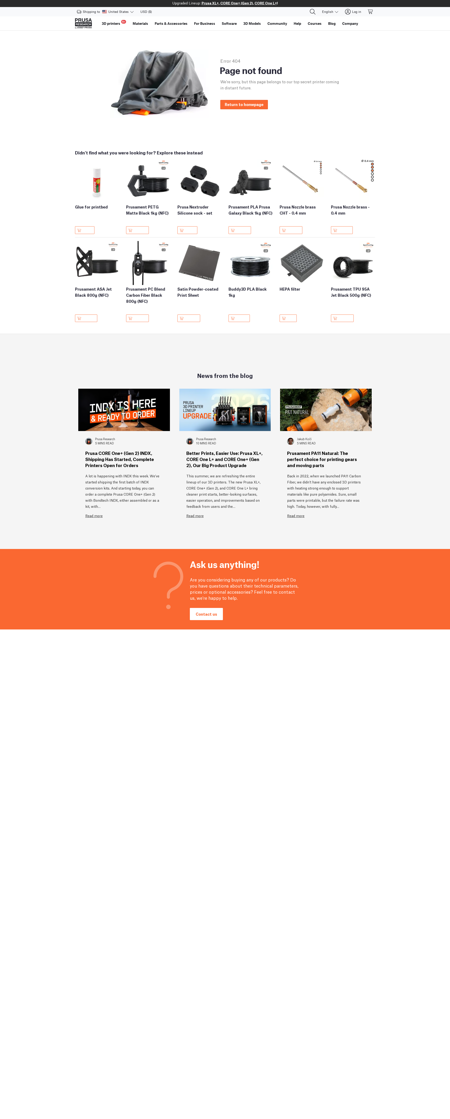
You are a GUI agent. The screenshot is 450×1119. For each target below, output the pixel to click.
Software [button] (229, 23)
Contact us (206, 614)
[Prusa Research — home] (83, 23)
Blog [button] (332, 23)
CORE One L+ (266, 2)
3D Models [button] (252, 23)
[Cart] (370, 12)
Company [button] (350, 23)
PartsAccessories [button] (171, 23)
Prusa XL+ (210, 2)
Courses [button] (315, 23)
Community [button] (277, 23)
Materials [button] (140, 23)
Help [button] (297, 23)
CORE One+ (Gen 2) (236, 2)
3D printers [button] (113, 23)
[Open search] (312, 12)
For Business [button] (204, 23)
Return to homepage (244, 104)
